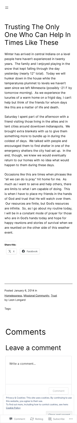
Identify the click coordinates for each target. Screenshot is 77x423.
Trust (54, 295)
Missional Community (36, 295)
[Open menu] (6, 7)
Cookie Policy (13, 407)
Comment (58, 390)
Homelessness (13, 295)
